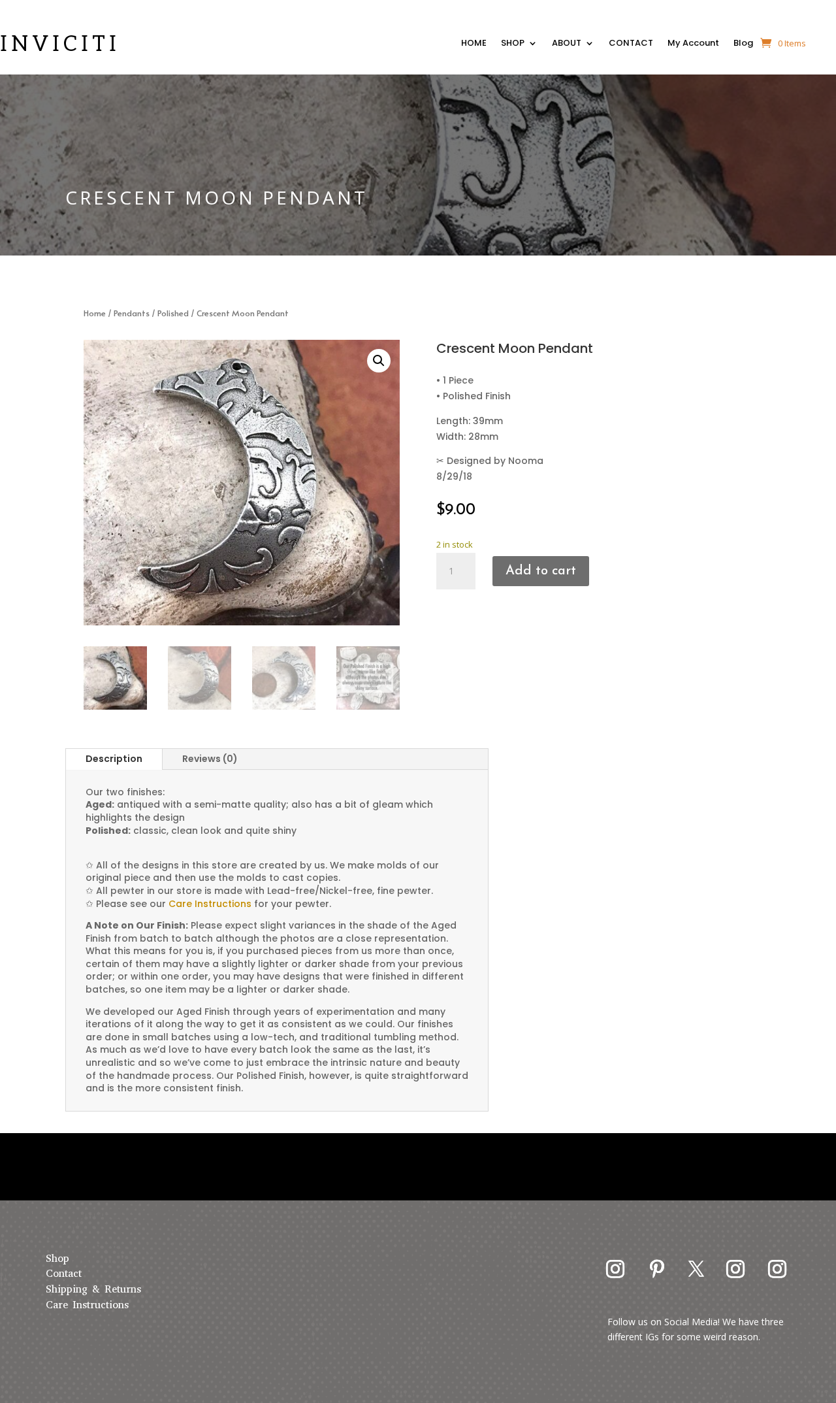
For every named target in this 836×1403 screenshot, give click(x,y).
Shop (57, 1258)
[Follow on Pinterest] (657, 1269)
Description (114, 758)
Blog (743, 44)
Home (95, 313)
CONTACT (631, 44)
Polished (173, 313)
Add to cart (541, 571)
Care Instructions (87, 1305)
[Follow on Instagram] (615, 1269)
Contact (64, 1273)
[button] (379, 360)
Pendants (132, 313)
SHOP (512, 44)
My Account (693, 44)
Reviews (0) (210, 758)
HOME (474, 44)
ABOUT (566, 44)
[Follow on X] (696, 1269)
